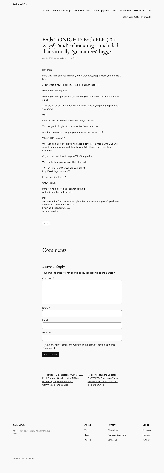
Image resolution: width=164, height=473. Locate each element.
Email (46, 320)
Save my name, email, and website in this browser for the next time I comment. (80, 346)
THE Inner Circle (142, 10)
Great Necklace (82, 10)
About (46, 10)
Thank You (125, 10)
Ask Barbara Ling (62, 10)
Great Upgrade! (101, 10)
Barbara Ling (64, 58)
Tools (75, 58)
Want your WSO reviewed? (137, 17)
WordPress (29, 458)
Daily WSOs (20, 4)
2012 (46, 223)
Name (46, 308)
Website (46, 332)
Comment (48, 278)
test (115, 10)
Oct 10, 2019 (47, 58)
